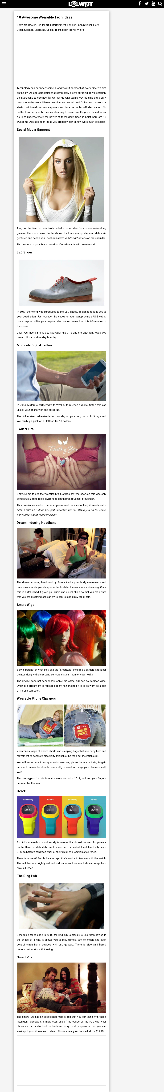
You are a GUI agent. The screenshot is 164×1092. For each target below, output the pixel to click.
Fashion (71, 25)
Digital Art (43, 25)
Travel (72, 29)
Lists (96, 25)
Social (50, 29)
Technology (61, 29)
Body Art (22, 25)
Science (28, 29)
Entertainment (58, 25)
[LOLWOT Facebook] (140, 3)
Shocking (40, 29)
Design (32, 25)
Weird (80, 29)
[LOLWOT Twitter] (146, 3)
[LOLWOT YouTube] (153, 3)
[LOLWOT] (81, 3)
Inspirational (85, 25)
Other (20, 29)
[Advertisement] (61, 58)
